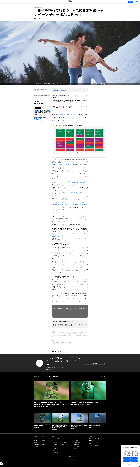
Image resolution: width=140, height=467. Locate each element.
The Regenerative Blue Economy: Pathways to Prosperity (85, 403)
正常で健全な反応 (80, 170)
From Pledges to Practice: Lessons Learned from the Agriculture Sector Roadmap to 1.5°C (49, 404)
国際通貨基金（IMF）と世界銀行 (69, 192)
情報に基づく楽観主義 (60, 185)
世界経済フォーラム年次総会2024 (60, 90)
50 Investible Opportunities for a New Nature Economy (97, 425)
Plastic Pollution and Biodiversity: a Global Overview (42, 425)
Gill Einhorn (36, 88)
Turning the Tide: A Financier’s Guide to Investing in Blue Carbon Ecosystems (79, 425)
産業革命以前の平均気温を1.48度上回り (67, 114)
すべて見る (103, 376)
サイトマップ (70, 462)
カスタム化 (130, 464)
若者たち (68, 193)
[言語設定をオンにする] (1, 463)
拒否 (130, 458)
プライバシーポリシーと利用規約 (70, 459)
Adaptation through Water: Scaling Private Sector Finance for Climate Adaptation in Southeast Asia (60, 426)
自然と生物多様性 (38, 7)
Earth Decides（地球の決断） (78, 182)
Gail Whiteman (37, 93)
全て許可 (130, 461)
